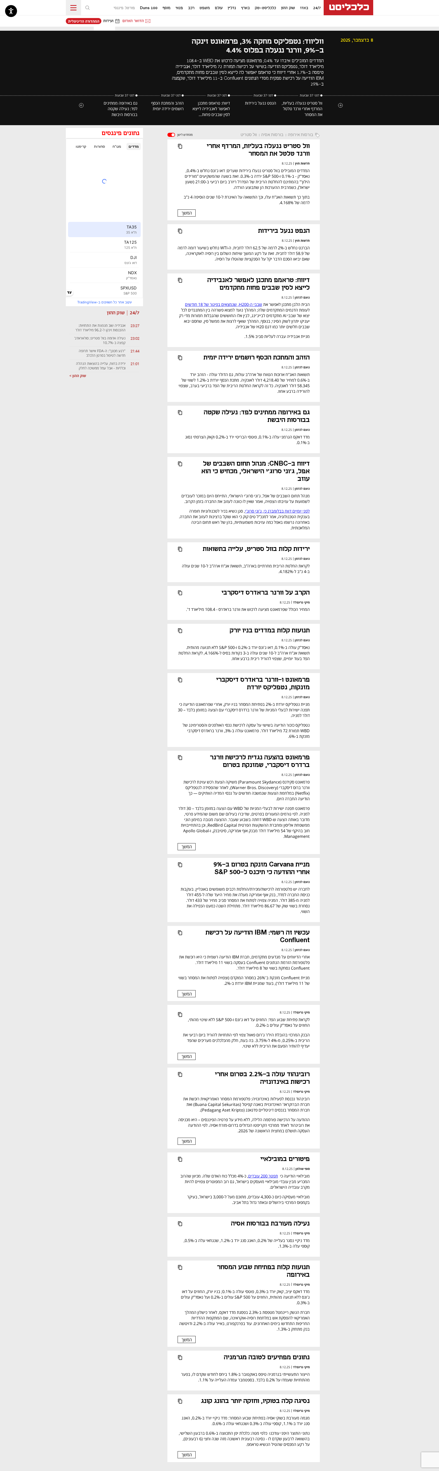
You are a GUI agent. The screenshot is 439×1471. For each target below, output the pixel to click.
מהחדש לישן (185, 135)
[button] (87, 7)
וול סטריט (249, 135)
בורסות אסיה (272, 135)
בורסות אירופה (300, 135)
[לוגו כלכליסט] (348, 7)
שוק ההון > (77, 376)
